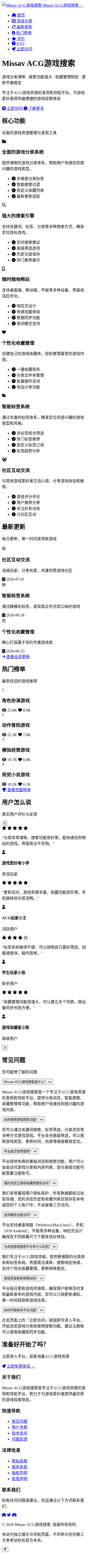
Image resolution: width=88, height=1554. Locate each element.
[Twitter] (9, 1515)
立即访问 (24, 49)
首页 (20, 15)
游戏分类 (24, 21)
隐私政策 (19, 1461)
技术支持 (19, 1433)
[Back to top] (5, 1549)
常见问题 (19, 1421)
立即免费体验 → (20, 1366)
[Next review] (5, 1047)
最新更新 (24, 27)
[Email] (4, 1515)
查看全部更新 (17, 657)
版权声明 (19, 1473)
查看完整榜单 (18, 790)
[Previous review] (5, 823)
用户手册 (19, 1427)
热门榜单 (23, 33)
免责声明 (19, 1479)
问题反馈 (19, 1439)
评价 (20, 39)
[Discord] (14, 1515)
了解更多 (35, 108)
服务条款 (19, 1467)
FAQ (20, 43)
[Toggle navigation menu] (82, 6)
